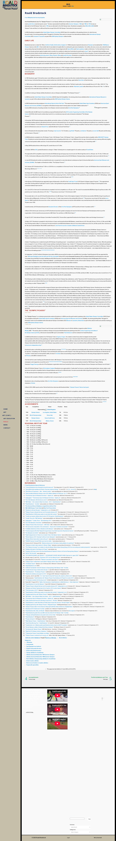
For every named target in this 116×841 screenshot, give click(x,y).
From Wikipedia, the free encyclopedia (35, 17)
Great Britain (90, 149)
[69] (77, 376)
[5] (79, 92)
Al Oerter (33, 383)
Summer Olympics (74, 24)
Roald (69, 6)
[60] (61, 361)
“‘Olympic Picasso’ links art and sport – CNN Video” (38, 524)
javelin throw (31, 24)
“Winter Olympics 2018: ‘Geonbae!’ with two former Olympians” (40, 537)
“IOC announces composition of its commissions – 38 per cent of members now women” (47, 526)
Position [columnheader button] (60, 406)
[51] (53, 361)
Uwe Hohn (81, 80)
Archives (72, 824)
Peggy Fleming (34, 364)
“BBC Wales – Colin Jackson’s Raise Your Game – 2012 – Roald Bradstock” (43, 502)
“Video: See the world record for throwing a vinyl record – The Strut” (41, 600)
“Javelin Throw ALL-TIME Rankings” (34, 518)
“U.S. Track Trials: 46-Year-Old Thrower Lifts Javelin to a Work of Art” (56, 576)
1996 (47, 26)
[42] (61, 349)
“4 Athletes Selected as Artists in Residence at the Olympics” (40, 528)
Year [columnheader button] (27, 406)
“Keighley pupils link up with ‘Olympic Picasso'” (36, 594)
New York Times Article (50, 508)
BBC (38, 47)
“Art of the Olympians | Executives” (34, 522)
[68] (76, 376)
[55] (56, 361)
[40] (31, 330)
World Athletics (63, 637)
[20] (75, 212)
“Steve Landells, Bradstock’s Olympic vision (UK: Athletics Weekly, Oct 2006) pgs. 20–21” (46, 493)
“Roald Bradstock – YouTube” (32, 504)
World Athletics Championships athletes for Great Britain (40, 658)
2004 (89, 26)
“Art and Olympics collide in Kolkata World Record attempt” (39, 627)
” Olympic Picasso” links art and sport (79, 387)
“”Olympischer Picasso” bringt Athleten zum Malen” (37, 633)
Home (64, 6)
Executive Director (53, 206)
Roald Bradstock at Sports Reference (35, 485)
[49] (51, 361)
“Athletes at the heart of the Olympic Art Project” (37, 549)
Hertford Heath (49, 45)
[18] (50, 191)
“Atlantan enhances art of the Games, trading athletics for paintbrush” (58, 543)
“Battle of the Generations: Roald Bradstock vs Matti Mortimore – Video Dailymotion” (59, 582)
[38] (43, 301)
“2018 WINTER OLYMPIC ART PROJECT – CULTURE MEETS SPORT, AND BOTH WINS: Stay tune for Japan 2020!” (52, 555)
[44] (63, 349)
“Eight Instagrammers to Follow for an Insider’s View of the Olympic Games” (43, 535)
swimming (42, 55)
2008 (92, 26)
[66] (74, 376)
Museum (69, 320)
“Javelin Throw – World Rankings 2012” (42, 520)
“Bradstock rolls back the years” (33, 510)
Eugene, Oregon (61, 336)
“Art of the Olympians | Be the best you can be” (36, 500)
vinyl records (57, 130)
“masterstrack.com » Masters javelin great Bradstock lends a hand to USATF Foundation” (46, 625)
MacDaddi (99, 837)
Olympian (90, 45)
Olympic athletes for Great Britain (34, 652)
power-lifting (49, 55)
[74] (105, 401)
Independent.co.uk (45, 510)
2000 (86, 26)
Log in (68, 837)
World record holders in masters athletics (37, 662)
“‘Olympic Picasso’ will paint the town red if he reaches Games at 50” (41, 512)
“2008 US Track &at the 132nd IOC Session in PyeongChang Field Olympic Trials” (44, 567)
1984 (80, 24)
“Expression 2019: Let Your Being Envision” (50, 557)
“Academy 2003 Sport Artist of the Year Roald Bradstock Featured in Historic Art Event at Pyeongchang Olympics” (52, 551)
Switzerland (81, 320)
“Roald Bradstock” (30, 617)
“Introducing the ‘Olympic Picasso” (34, 629)
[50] (52, 361)
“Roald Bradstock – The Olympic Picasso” (35, 571)
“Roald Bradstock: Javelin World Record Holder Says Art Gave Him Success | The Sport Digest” (48, 602)
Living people (29, 644)
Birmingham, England (49, 368)
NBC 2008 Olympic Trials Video (34, 508)
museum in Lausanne (39, 36)
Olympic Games (35, 412)
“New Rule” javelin (78, 86)
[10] (69, 126)
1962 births (29, 642)
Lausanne (74, 320)
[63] (59, 372)
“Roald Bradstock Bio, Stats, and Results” (35, 610)
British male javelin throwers (33, 650)
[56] (57, 361)
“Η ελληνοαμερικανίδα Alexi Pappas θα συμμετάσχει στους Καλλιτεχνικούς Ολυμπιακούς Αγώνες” (50, 530)
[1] (47, 23)
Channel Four (44, 126)
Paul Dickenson (68, 332)
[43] (62, 349)
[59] (60, 361)
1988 (85, 24)
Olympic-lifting (57, 55)
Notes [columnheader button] (65, 406)
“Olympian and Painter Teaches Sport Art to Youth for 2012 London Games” (43, 588)
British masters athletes (32, 660)
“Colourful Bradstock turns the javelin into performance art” (39, 487)
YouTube (58, 353)
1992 (89, 24)
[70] (56, 393)
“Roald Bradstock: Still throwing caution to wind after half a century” (41, 514)
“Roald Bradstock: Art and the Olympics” (35, 584)
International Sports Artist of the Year (54, 103)
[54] (55, 361)
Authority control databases (32, 637)
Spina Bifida (71, 49)
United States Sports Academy (46, 318)
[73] (104, 401)
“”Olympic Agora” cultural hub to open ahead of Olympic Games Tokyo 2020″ (43, 561)
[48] (50, 361)
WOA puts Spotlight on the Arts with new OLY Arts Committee (43, 256)
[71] (103, 401)
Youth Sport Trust (72, 181)
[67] (75, 376)
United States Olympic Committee (51, 32)
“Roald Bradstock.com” (31, 565)
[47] (49, 361)
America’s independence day (33, 345)
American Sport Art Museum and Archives (71, 318)
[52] (54, 361)
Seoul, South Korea (50, 418)
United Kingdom (51, 409)
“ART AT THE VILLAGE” (31, 553)
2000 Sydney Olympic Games (62, 99)
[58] (59, 361)
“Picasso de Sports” (30, 619)
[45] (64, 349)
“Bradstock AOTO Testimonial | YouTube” (35, 608)
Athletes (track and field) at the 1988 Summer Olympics (40, 656)
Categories (28, 640)
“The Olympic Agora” (30, 563)
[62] (58, 372)
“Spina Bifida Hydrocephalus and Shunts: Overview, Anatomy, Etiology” (42, 489)
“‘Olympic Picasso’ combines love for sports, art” (37, 635)
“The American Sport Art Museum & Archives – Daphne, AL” (40, 495)
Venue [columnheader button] (49, 406)
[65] (73, 376)
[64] (60, 372)
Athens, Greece (50, 421)
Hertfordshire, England (60, 45)
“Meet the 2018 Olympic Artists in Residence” (36, 631)
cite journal (71, 489)
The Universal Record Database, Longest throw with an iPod (41, 506)
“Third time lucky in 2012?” (32, 590)
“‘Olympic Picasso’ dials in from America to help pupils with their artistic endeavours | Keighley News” (49, 606)
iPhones (28, 355)
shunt (86, 51)
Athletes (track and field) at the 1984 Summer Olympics (40, 654)
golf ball (72, 130)
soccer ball (96, 130)
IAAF (36, 149)
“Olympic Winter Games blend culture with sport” (37, 539)
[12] (95, 141)
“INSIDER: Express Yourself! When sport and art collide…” (39, 541)
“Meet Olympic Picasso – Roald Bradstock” (36, 621)
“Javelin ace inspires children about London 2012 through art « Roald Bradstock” (44, 516)
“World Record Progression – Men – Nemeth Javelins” (38, 491)
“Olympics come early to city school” (49, 559)
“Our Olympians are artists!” (32, 533)
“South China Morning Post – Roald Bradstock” (37, 623)
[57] (58, 361)
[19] (94, 206)
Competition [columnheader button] (35, 406)
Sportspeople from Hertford (33, 646)
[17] (49, 191)
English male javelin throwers (34, 648)
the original (71, 610)
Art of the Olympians (73, 108)
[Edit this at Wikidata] (50, 637)
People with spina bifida (32, 665)
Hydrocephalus (80, 49)
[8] (79, 107)
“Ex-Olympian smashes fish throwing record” (36, 580)
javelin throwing (67, 55)
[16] (99, 181)
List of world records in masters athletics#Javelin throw (69, 225)
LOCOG (37, 332)
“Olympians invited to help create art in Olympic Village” (38, 545)
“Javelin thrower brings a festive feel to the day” (37, 569)
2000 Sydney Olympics (57, 36)
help (95, 489)
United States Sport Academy (86, 103)
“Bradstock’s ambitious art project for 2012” (36, 574)
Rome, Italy (50, 415)
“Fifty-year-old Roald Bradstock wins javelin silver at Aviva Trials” (41, 614)
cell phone (83, 130)
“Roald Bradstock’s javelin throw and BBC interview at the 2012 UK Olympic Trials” (45, 612)
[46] (65, 349)
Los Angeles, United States (50, 412)
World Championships (35, 415)
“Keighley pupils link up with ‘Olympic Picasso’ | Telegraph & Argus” (41, 604)
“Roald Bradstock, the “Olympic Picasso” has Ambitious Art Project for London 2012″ (54, 578)
